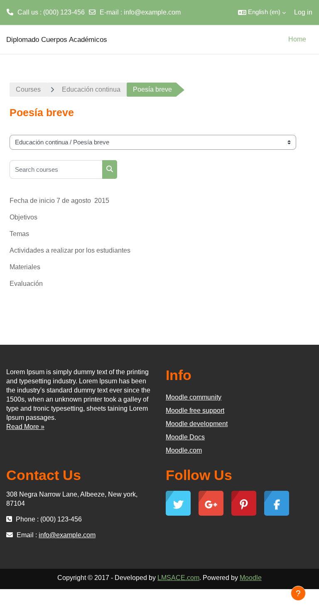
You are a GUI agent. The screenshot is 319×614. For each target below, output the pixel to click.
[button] (262, 12)
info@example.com (152, 12)
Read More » (25, 426)
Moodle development (197, 423)
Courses (28, 89)
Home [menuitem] (297, 39)
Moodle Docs (185, 437)
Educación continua (91, 89)
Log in (303, 12)
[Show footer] (298, 593)
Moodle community (193, 397)
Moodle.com (184, 450)
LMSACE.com (178, 577)
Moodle (251, 577)
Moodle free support (195, 410)
